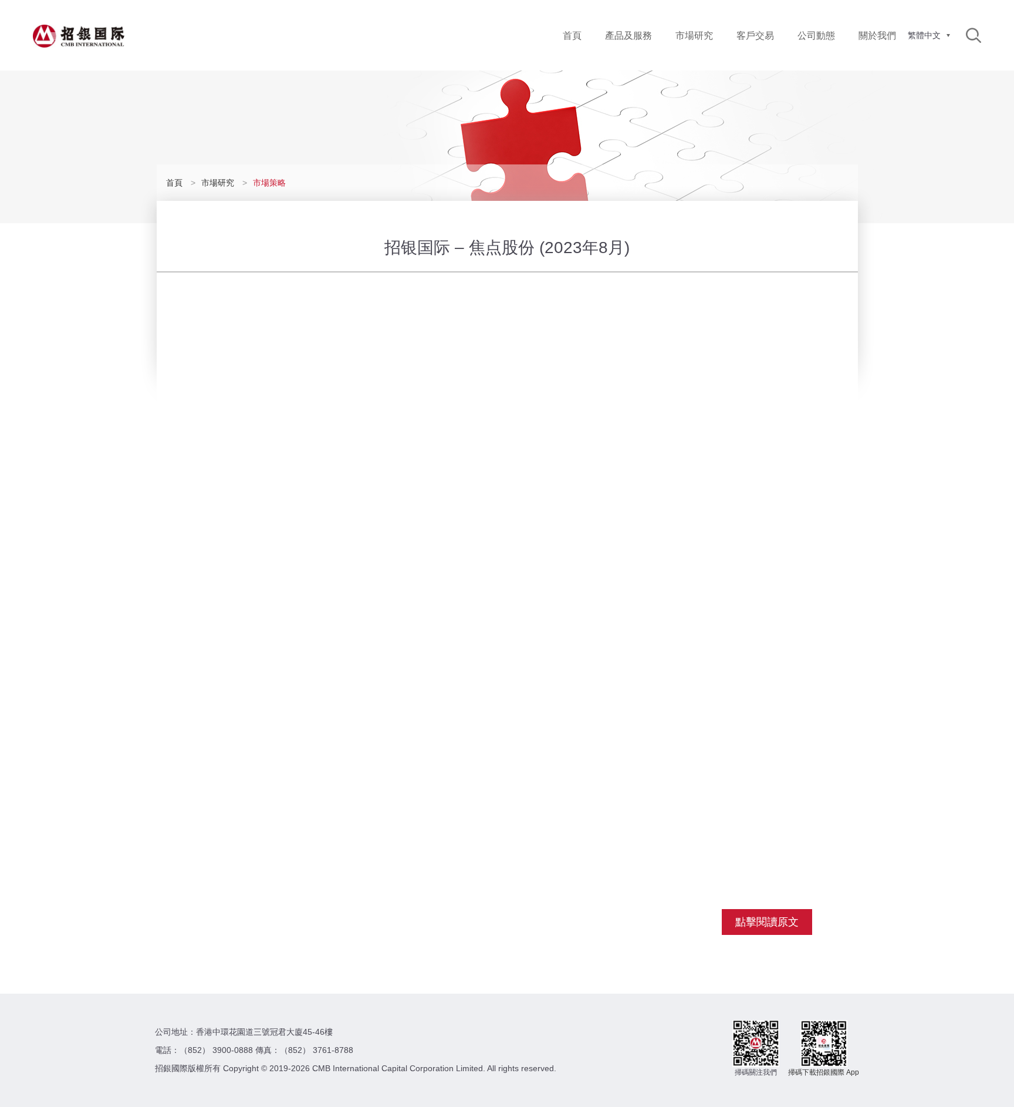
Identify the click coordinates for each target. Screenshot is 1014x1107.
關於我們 (877, 36)
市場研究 (694, 36)
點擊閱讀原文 (767, 922)
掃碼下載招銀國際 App (823, 1072)
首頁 (572, 36)
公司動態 (816, 36)
